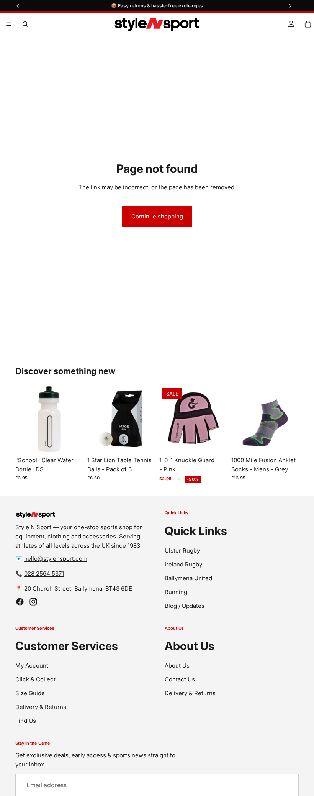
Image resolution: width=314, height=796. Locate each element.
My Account (31, 666)
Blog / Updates (184, 605)
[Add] (71, 441)
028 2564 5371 (44, 574)
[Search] (25, 24)
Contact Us (180, 679)
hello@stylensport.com (55, 559)
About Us (177, 666)
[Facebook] (20, 602)
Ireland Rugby (183, 564)
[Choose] (215, 441)
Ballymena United (188, 578)
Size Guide (30, 693)
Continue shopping (157, 216)
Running (176, 592)
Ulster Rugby (182, 550)
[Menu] (9, 24)
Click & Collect (35, 679)
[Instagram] (33, 602)
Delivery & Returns (40, 707)
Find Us (25, 721)
